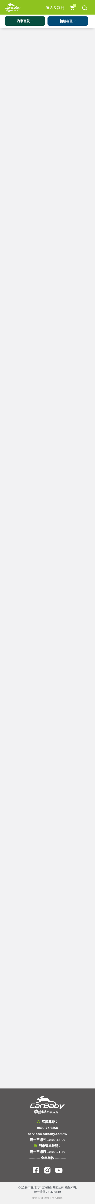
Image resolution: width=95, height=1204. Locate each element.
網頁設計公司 (40, 1198)
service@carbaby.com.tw (47, 1134)
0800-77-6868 (47, 1128)
